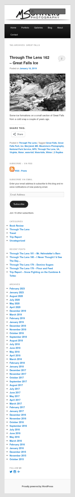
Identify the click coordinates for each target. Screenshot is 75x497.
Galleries (38, 27)
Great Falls (51, 142)
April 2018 (15, 355)
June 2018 (15, 347)
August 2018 (16, 340)
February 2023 (17, 288)
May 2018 (15, 351)
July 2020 (15, 299)
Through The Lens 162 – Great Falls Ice (29, 60)
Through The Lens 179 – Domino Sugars (31, 264)
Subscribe (18, 204)
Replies (58, 152)
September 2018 (18, 336)
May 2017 (15, 396)
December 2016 (18, 414)
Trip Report (16, 236)
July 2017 (15, 388)
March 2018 (16, 359)
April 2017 (15, 399)
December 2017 (18, 370)
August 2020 (16, 296)
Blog (50, 27)
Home (13, 27)
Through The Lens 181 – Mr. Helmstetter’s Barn (35, 253)
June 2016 (15, 433)
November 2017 (18, 373)
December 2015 (18, 451)
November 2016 (18, 418)
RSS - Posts (20, 170)
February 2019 (17, 318)
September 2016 (18, 425)
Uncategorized (17, 240)
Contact (14, 34)
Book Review (17, 225)
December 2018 (18, 325)
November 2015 (18, 455)
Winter (49, 152)
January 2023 (17, 292)
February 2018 (17, 362)
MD (36, 146)
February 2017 (17, 407)
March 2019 (16, 314)
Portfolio (25, 27)
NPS (34, 149)
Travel (13, 233)
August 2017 (16, 385)
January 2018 (17, 366)
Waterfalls (40, 152)
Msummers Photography (51, 146)
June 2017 (15, 392)
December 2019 (18, 310)
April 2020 (15, 307)
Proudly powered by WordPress (37, 486)
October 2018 (17, 333)
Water (21, 152)
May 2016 (15, 437)
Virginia (13, 152)
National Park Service (20, 149)
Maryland (29, 146)
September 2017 (18, 381)
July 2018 (15, 344)
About (60, 27)
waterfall (29, 152)
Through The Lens (28, 142)
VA (58, 149)
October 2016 (17, 422)
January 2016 (17, 448)
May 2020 (15, 303)
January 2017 (17, 411)
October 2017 (17, 377)
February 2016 (17, 444)
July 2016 (15, 429)
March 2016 (16, 440)
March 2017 (16, 403)
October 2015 (17, 459)
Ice (22, 146)
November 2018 (18, 329)
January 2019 (17, 322)
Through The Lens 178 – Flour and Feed (31, 268)
